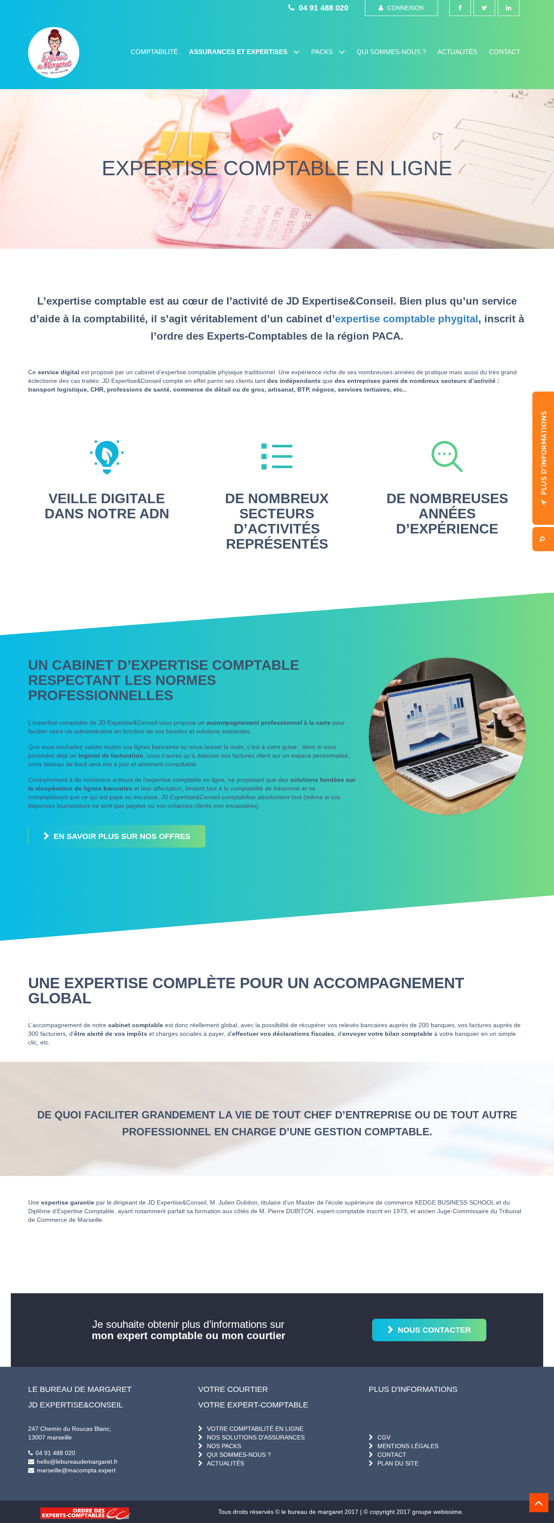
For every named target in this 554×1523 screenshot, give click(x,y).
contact (391, 1454)
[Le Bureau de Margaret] (53, 52)
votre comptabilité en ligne (255, 1428)
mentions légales (407, 1446)
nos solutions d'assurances (256, 1437)
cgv (383, 1437)
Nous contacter (434, 1330)
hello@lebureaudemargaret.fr (77, 1461)
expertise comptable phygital (406, 319)
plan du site (398, 1463)
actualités (225, 1463)
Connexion (405, 7)
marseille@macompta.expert (76, 1470)
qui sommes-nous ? (239, 1454)
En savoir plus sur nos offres (122, 836)
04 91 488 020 (323, 7)
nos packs (224, 1446)
